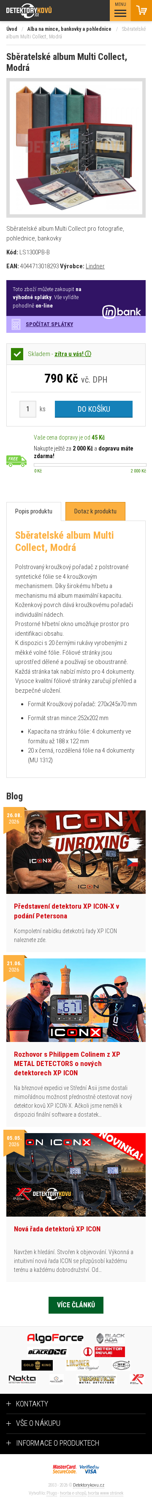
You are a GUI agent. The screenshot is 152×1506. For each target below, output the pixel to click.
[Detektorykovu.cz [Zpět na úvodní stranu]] (52, 10)
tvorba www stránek (105, 1493)
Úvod (11, 29)
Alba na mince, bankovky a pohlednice (69, 29)
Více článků (76, 1305)
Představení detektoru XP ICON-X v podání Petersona (66, 911)
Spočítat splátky (49, 324)
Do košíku (94, 409)
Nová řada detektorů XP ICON (57, 1229)
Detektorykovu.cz (88, 1485)
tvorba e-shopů (73, 1493)
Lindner (95, 266)
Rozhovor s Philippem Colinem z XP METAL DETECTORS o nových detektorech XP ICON (67, 1063)
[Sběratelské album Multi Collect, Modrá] (76, 147)
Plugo (51, 1493)
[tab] (33, 511)
